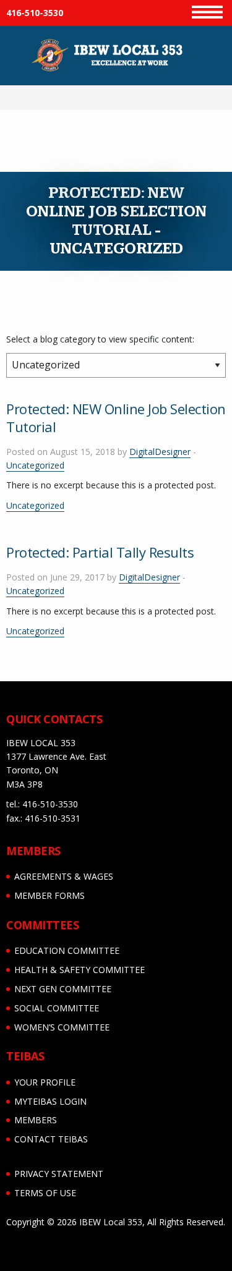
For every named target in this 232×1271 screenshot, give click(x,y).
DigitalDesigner (160, 451)
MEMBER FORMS (49, 895)
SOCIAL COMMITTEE (56, 1008)
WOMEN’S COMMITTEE (62, 1027)
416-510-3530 (34, 13)
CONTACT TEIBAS (51, 1139)
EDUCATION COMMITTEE (66, 950)
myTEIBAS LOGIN (50, 1101)
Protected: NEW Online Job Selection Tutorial (116, 417)
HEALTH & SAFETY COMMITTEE (79, 970)
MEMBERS (35, 1120)
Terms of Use (45, 1193)
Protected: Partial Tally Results (100, 552)
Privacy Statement (58, 1174)
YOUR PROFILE (44, 1082)
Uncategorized (35, 465)
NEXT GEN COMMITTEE (62, 989)
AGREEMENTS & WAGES (63, 876)
